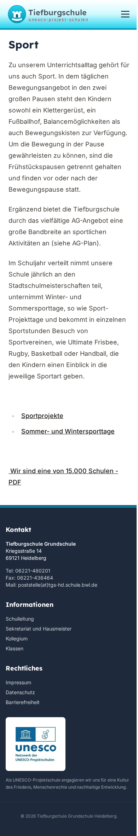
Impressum (18, 682)
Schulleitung (20, 619)
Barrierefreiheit (23, 702)
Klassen (14, 648)
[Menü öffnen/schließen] (125, 14)
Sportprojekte (42, 415)
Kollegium (17, 638)
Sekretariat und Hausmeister (38, 629)
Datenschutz (20, 692)
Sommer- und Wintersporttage (68, 431)
